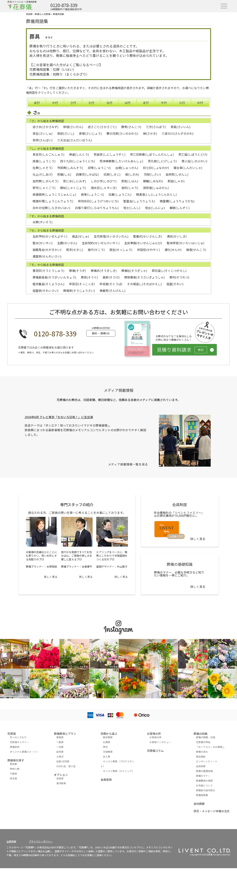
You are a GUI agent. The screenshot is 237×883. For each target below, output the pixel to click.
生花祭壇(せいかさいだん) (111, 236)
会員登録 (106, 779)
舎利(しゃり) (129, 187)
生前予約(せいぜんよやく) (50, 236)
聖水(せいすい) (43, 243)
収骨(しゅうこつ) (99, 167)
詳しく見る (50, 577)
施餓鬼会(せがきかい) (47, 249)
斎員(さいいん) (181, 127)
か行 (55, 102)
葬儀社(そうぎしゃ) (134, 270)
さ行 (73, 102)
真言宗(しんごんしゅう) (48, 154)
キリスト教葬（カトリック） (118, 771)
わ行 (200, 102)
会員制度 (201, 766)
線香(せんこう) (196, 249)
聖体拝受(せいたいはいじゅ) (185, 243)
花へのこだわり (18, 737)
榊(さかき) (150, 133)
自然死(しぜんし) (177, 174)
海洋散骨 (61, 783)
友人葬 (106, 756)
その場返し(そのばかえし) (144, 284)
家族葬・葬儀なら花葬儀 (38, 14)
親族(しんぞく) (180, 208)
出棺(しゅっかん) (126, 167)
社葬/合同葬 (62, 761)
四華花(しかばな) (87, 174)
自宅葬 (60, 751)
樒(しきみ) (132, 174)
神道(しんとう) (79, 154)
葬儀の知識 (200, 733)
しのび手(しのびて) (104, 181)
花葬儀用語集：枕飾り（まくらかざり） (59, 74)
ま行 (146, 102)
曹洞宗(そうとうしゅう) (48, 270)
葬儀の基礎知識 (204, 771)
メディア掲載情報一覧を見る (128, 464)
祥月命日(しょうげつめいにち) (98, 201)
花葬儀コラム (155, 751)
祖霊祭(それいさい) (46, 290)
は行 (128, 102)
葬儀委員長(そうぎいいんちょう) (54, 277)
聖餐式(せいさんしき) (147, 236)
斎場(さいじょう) (90, 133)
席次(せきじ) (74, 249)
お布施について (204, 785)
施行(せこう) (96, 249)
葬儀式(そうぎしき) (104, 270)
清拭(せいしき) (177, 236)
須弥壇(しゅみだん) (156, 187)
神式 (105, 747)
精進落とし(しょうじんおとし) (156, 194)
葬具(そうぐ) (89, 277)
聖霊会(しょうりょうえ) (139, 201)
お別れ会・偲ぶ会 (66, 766)
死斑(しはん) (129, 181)
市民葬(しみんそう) (70, 167)
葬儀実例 (14, 747)
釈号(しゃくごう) (44, 187)
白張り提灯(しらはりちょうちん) (97, 208)
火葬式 (60, 756)
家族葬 (60, 737)
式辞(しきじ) (112, 174)
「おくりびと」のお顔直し (210, 747)
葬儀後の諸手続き (205, 790)
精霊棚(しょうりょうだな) (177, 201)
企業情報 (11, 841)
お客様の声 (154, 733)
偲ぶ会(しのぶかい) (194, 161)
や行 (164, 102)
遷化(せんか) (173, 249)
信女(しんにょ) (155, 208)
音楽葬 (60, 778)
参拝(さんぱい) (43, 140)
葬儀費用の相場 (204, 780)
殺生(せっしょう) (120, 249)
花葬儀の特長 (203, 742)
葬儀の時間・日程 (205, 737)
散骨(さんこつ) (131, 127)
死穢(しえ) (64, 174)
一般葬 (60, 742)
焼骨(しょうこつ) (92, 194)
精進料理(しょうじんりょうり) (53, 201)
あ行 (37, 102)
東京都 (13, 764)
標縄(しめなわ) (153, 181)
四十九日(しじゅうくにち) (77, 161)
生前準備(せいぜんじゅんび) (143, 243)
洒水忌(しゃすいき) (104, 187)
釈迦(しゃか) (176, 181)
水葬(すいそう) (43, 222)
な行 (109, 102)
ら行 (182, 102)
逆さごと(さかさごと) (102, 127)
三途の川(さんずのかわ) (177, 133)
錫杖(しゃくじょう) (73, 187)
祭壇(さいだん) (73, 127)
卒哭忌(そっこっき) (82, 284)
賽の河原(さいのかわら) (122, 133)
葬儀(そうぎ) (77, 270)
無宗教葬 (108, 737)
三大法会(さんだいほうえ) (74, 140)
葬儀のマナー (203, 776)
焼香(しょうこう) (44, 161)
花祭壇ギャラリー (19, 742)
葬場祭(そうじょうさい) (79, 290)
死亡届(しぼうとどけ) (192, 154)
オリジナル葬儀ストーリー (24, 751)
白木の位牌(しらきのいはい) (51, 208)
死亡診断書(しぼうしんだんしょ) (152, 154)
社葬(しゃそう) (43, 167)
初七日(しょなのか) (156, 167)
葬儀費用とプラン (65, 733)
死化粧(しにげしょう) (162, 161)
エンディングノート (206, 761)
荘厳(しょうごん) (120, 194)
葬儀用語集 (58, 14)
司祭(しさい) (152, 174)
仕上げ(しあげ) (43, 174)
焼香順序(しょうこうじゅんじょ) (54, 194)
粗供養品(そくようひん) (48, 284)
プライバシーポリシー (41, 841)
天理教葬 (108, 751)
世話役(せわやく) (148, 249)
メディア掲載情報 (118, 390)
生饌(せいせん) (67, 243)
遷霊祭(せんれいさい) (47, 256)
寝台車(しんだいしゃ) (187, 167)
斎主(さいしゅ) (43, 133)
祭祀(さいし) (65, 133)
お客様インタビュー (160, 742)
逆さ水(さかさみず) (46, 127)
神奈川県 (14, 769)
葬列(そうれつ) (179, 277)
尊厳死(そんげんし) (113, 290)
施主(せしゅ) (80, 236)
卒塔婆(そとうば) (110, 284)
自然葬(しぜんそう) (46, 181)
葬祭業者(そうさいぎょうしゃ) (144, 277)
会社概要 (199, 804)
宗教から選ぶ (109, 733)
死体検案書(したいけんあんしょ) (121, 161)
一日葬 (60, 747)
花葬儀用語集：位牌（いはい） (52, 69)
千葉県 (13, 773)
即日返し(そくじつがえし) (169, 270)
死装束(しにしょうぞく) (110, 154)
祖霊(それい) (174, 284)
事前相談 (201, 756)
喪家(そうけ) (111, 277)
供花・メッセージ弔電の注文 (211, 811)
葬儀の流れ (202, 751)
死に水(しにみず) (74, 181)
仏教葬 (106, 742)
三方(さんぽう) (156, 127)
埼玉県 (13, 778)
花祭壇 (11, 733)
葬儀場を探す (15, 760)
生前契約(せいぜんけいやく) (101, 243)
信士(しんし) (131, 208)
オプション (61, 775)
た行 (91, 102)
